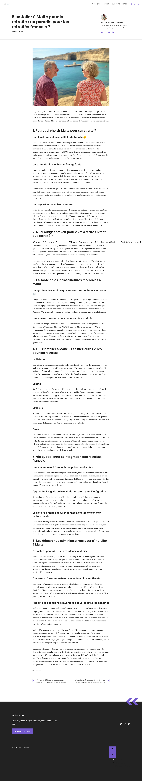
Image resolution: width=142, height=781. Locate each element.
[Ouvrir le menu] (112, 749)
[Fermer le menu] (112, 755)
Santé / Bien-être (119, 4)
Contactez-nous (22, 731)
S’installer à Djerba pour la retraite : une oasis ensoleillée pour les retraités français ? (90, 683)
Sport (106, 4)
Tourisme (96, 4)
